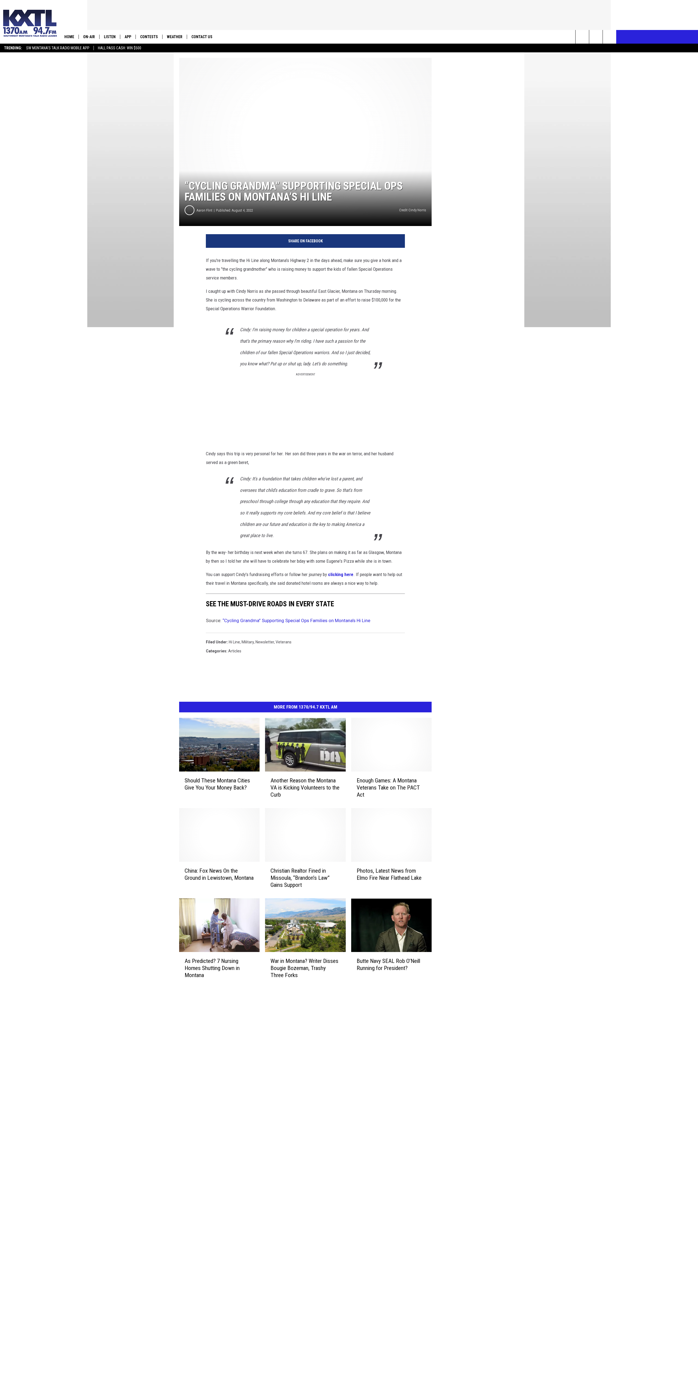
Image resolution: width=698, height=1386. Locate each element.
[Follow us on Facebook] (609, 37)
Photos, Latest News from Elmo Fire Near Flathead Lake (389, 874)
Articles (234, 651)
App (128, 37)
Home (69, 37)
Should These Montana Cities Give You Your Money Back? (217, 784)
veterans (283, 642)
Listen (110, 37)
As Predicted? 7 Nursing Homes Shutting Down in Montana (212, 968)
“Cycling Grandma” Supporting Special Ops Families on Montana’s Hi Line (296, 620)
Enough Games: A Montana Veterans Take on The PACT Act (388, 787)
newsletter (264, 642)
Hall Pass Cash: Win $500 (119, 48)
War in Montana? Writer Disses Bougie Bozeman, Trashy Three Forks (304, 968)
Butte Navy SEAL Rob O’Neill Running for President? (388, 964)
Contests (149, 37)
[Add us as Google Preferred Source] (596, 37)
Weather (174, 37)
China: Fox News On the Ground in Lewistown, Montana (219, 874)
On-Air (89, 37)
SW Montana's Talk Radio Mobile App (57, 48)
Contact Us (201, 37)
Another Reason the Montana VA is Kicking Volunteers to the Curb (304, 787)
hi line (234, 642)
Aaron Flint (204, 210)
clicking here (340, 574)
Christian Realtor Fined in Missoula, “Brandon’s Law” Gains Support (300, 877)
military (248, 642)
